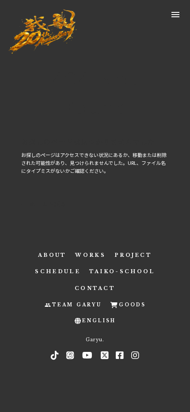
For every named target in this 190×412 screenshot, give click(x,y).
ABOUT (52, 255)
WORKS (90, 255)
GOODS (132, 305)
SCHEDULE (57, 271)
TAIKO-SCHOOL (122, 271)
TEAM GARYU (77, 305)
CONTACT (95, 288)
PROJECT (133, 255)
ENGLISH (99, 321)
